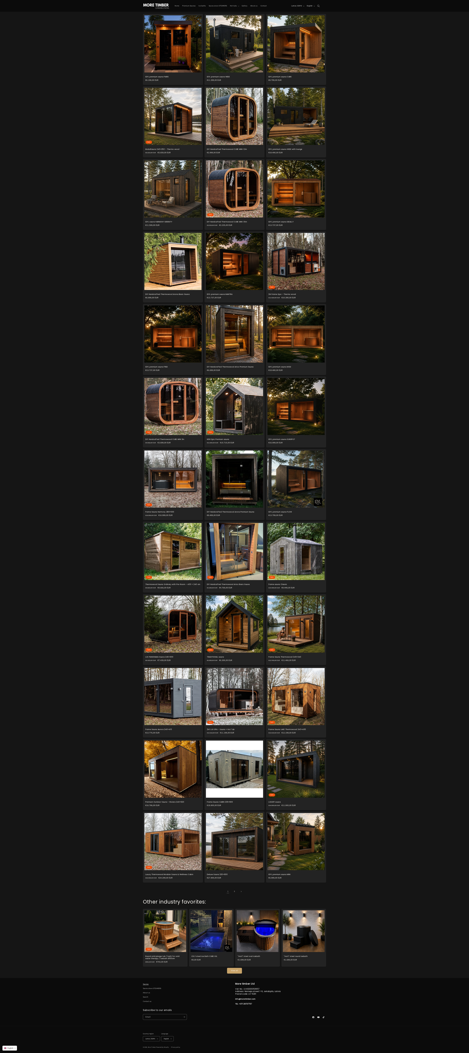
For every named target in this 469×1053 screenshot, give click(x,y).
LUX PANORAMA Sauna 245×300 (159, 657)
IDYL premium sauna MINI (279, 874)
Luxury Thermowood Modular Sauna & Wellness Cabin (169, 874)
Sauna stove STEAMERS (152, 988)
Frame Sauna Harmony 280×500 (159, 512)
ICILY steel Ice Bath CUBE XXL (204, 956)
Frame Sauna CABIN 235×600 (220, 802)
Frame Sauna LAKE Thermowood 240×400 (287, 729)
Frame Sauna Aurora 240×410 (158, 729)
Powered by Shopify (162, 1047)
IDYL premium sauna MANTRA (220, 294)
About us (146, 993)
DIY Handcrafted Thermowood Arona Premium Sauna (230, 512)
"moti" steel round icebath (296, 956)
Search (145, 997)
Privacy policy (175, 1047)
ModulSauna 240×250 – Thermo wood (162, 149)
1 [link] (228, 891)
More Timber (152, 1047)
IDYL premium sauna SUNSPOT (281, 439)
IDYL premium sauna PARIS (157, 77)
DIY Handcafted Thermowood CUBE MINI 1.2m (227, 149)
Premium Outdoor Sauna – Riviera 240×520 (164, 802)
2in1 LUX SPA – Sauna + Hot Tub (221, 729)
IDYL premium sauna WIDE (218, 77)
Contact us (147, 1001)
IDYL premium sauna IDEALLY (280, 222)
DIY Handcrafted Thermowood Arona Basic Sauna (167, 294)
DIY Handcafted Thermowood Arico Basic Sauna (228, 584)
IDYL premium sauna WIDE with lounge (285, 149)
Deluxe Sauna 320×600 (217, 874)
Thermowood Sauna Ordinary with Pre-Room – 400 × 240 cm (172, 584)
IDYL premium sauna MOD (279, 367)
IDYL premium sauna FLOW (280, 512)
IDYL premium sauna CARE (280, 77)
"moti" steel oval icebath (249, 956)
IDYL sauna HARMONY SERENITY (158, 222)
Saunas (146, 984)
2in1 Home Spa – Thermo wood (282, 294)
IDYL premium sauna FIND (156, 367)
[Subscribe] (184, 1017)
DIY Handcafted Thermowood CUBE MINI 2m (164, 439)
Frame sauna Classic (277, 584)
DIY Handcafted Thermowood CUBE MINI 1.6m (227, 222)
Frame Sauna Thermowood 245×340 (284, 657)
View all (234, 970)
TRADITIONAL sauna (215, 657)
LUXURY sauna (274, 802)
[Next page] (241, 891)
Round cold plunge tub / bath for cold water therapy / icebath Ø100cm (162, 957)
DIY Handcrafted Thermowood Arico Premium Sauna (230, 367)
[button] (234, 5)
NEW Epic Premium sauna (218, 439)
